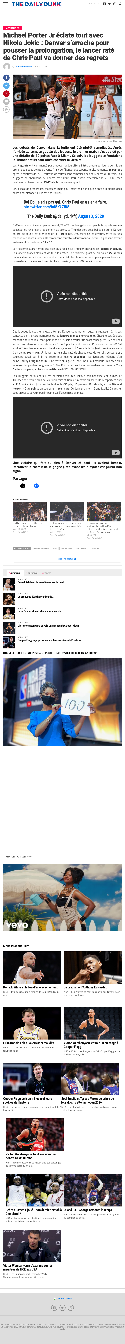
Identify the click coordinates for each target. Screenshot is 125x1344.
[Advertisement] (62, 776)
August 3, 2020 (91, 216)
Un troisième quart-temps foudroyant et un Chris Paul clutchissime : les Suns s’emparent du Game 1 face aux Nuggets (102, 527)
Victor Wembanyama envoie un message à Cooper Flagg (48, 625)
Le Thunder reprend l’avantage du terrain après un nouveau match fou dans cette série (66, 526)
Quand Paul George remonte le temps (88, 1210)
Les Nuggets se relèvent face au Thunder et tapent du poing (27, 524)
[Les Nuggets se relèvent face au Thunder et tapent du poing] (30, 511)
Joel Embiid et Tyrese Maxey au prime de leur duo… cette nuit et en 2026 (87, 1100)
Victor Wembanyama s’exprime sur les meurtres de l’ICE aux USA (27, 1267)
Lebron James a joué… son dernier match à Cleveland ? (34, 1212)
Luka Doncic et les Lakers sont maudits (39, 611)
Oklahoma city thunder (88, 548)
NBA (55, 548)
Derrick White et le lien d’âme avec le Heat (41, 582)
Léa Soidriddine (23, 66)
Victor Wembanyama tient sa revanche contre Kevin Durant (30, 1156)
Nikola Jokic (66, 548)
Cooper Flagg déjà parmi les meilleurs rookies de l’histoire (49, 640)
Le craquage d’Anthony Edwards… (36, 596)
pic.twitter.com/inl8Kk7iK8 (47, 206)
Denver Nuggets (41, 548)
